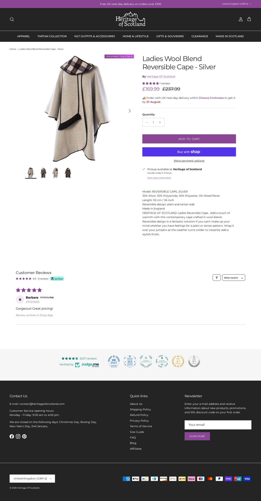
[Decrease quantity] (146, 122)
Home (13, 49)
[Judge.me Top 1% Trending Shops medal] (178, 361)
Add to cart (189, 139)
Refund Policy (139, 415)
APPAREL (23, 36)
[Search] (12, 19)
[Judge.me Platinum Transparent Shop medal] (162, 361)
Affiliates (136, 448)
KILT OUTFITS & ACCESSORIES (94, 36)
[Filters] (217, 277)
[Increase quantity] (161, 122)
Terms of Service (141, 426)
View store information (159, 177)
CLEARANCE (199, 36)
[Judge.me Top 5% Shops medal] (194, 361)
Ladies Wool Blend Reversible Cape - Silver (41, 49)
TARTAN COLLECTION (52, 36)
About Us (136, 404)
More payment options (189, 160)
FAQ (133, 437)
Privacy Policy (139, 420)
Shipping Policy (140, 409)
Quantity (148, 114)
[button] (151, 83)
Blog (133, 443)
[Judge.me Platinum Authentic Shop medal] (146, 361)
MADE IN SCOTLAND (230, 36)
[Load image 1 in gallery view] (79, 109)
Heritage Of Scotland (161, 76)
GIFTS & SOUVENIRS (170, 36)
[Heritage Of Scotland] (130, 19)
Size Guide (137, 432)
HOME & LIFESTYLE (136, 36)
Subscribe (197, 436)
